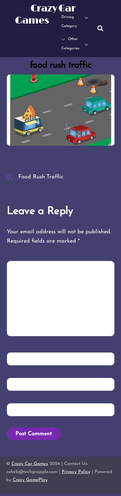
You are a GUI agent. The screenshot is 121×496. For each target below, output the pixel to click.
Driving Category (69, 21)
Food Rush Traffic (40, 177)
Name (19, 358)
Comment (25, 267)
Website (21, 409)
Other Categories (70, 43)
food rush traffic (60, 65)
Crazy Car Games (29, 464)
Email (20, 384)
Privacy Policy (76, 472)
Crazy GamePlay (30, 480)
